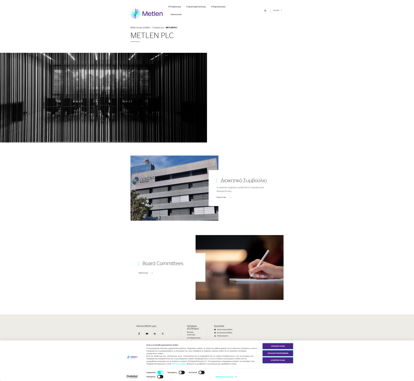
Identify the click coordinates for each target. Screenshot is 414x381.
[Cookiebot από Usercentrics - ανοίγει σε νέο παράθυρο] (132, 376)
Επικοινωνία (176, 15)
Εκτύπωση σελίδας (224, 333)
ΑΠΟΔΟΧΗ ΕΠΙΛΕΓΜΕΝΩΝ (277, 353)
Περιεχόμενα (222, 336)
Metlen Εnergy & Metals (140, 28)
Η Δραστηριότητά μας (196, 7)
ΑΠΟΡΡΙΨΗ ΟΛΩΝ (278, 360)
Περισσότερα (221, 197)
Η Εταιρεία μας (174, 7)
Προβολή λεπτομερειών (224, 377)
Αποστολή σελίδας (224, 329)
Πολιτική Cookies (179, 364)
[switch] (182, 372)
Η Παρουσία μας (218, 7)
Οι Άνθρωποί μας (194, 338)
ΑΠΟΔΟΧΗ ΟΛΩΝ (278, 346)
